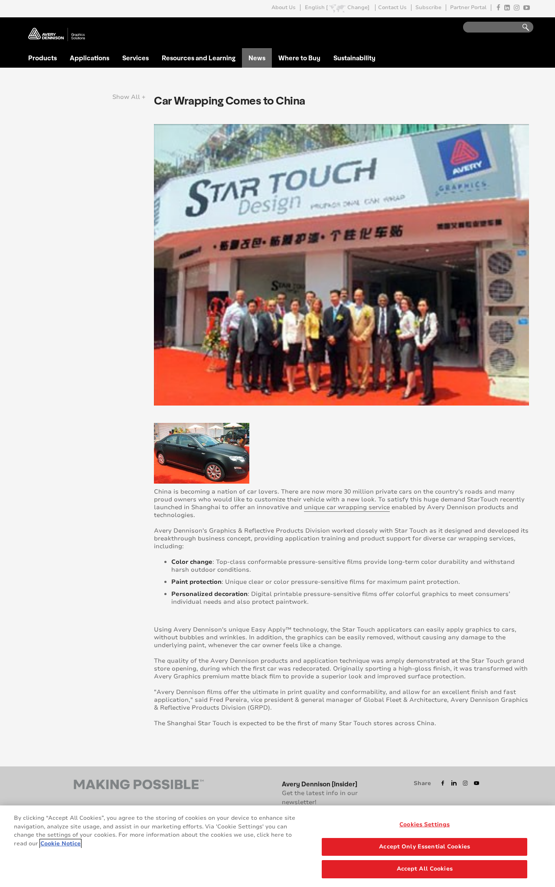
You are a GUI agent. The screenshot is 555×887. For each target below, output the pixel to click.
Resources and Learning (198, 58)
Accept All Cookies (425, 869)
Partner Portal (468, 7)
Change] (358, 7)
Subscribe (428, 7)
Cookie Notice (60, 844)
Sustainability (354, 58)
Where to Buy (299, 58)
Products (42, 58)
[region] (277, 846)
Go (521, 27)
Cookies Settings (424, 824)
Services (135, 58)
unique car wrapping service (347, 507)
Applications (89, 58)
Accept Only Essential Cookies (424, 847)
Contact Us (392, 7)
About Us (283, 7)
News (256, 58)
